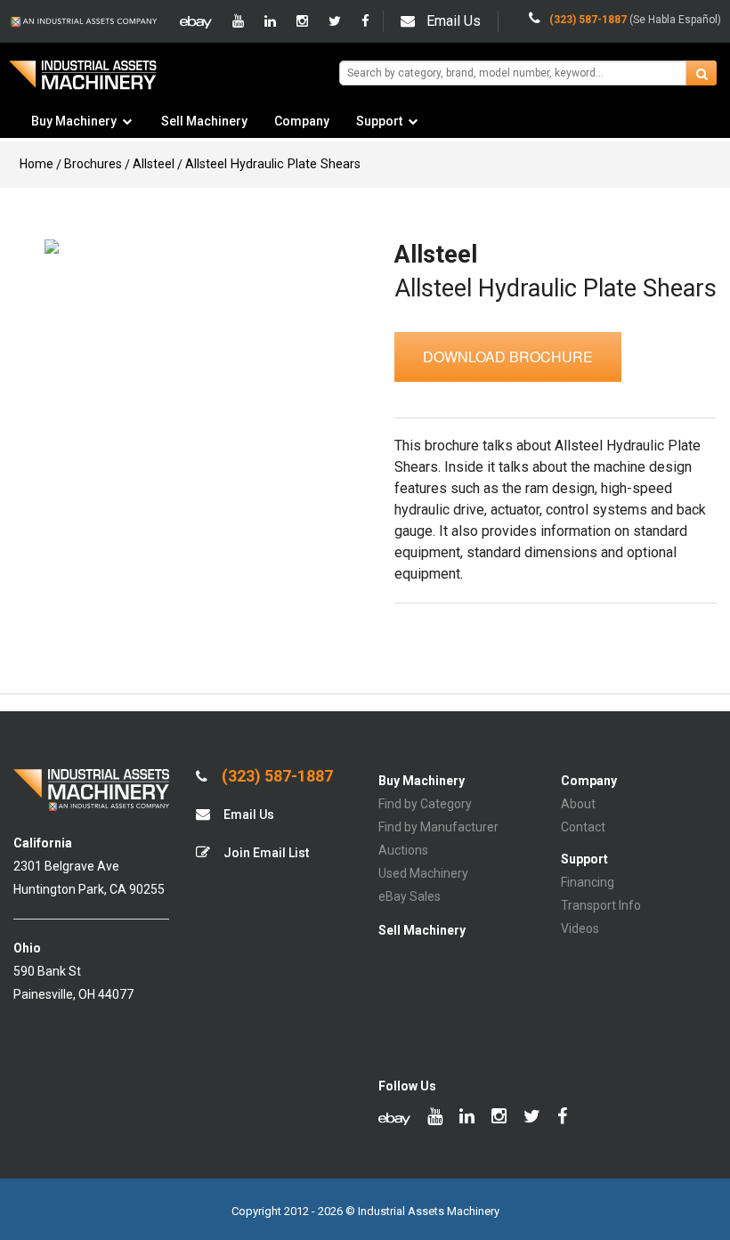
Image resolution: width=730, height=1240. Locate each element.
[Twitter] (334, 21)
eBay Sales (409, 896)
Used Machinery (423, 873)
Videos (580, 928)
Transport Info (601, 905)
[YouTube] (238, 21)
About (578, 804)
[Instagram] (302, 21)
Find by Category (425, 804)
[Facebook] (365, 21)
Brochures (93, 164)
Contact (583, 827)
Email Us (453, 20)
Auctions (403, 850)
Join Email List (265, 853)
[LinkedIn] (270, 21)
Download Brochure (508, 356)
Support (379, 121)
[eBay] (196, 21)
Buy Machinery (74, 121)
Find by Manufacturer (438, 827)
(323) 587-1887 (275, 776)
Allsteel (153, 164)
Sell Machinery (204, 121)
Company (301, 121)
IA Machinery (83, 81)
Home (36, 164)
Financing (587, 882)
